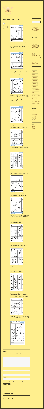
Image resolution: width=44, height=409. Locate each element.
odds (3, 29)
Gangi (33, 92)
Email (33, 129)
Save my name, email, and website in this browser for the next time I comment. (15, 381)
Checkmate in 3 (35, 77)
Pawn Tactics (34, 98)
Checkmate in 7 (34, 80)
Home (33, 26)
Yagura (38, 103)
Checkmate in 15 (34, 86)
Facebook (33, 126)
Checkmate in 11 (34, 83)
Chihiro (4, 25)
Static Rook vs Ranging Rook (36, 101)
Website (4, 377)
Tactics (33, 54)
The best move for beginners (36, 55)
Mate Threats (34, 95)
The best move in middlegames (36, 58)
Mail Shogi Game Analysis (35, 29)
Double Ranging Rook (35, 89)
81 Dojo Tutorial (34, 112)
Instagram (33, 128)
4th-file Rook (34, 71)
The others (34, 103)
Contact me (33, 31)
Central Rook (34, 74)
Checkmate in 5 (34, 118)
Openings (33, 52)
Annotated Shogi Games (35, 39)
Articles (33, 40)
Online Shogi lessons (35, 27)
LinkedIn (33, 130)
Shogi (33, 53)
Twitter (33, 127)
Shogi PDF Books (34, 28)
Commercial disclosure (35, 32)
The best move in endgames (36, 57)
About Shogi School (35, 30)
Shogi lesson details (35, 110)
